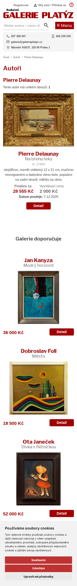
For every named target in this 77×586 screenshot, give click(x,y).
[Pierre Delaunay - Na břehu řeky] (38, 120)
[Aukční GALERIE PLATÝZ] (38, 17)
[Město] (38, 388)
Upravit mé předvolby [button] (38, 576)
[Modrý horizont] (38, 297)
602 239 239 (63, 36)
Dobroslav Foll (38, 353)
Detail (38, 206)
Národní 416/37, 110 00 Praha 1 (30, 47)
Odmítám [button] (38, 568)
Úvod (6, 57)
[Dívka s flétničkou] (38, 478)
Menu (64, 25)
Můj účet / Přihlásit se (49, 5)
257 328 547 (18, 36)
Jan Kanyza (38, 262)
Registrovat (21, 5)
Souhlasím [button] (38, 560)
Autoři (16, 57)
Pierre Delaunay (33, 57)
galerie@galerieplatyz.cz (26, 41)
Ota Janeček (38, 444)
